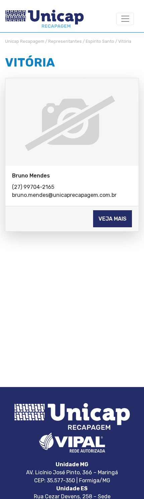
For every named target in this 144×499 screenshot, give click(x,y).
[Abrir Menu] (125, 19)
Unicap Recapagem (24, 41)
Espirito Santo (100, 41)
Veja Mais (112, 219)
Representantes (65, 41)
